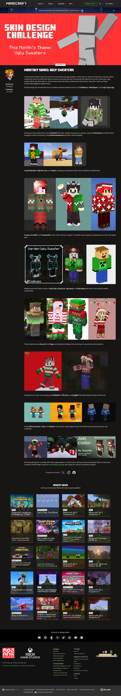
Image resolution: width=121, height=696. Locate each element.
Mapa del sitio (77, 666)
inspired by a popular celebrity (82, 133)
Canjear (76, 678)
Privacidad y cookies (29, 689)
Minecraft (55, 651)
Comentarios (77, 663)
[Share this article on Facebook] (74, 472)
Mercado (76, 651)
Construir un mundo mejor (60, 673)
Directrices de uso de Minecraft (10, 665)
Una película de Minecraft (60, 675)
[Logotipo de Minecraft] (16, 4)
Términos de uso (60, 689)
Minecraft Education (58, 660)
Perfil (75, 676)
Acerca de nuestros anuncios (86, 689)
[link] (39, 637)
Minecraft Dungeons (58, 656)
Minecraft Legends (58, 658)
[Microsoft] (105, 689)
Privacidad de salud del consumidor (45, 689)
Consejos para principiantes (81, 659)
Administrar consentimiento (27, 665)
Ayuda (75, 661)
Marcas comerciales (72, 689)
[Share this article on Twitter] (63, 472)
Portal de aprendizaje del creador (62, 666)
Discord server (59, 465)
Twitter (70, 465)
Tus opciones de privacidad (45, 692)
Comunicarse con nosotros (81, 670)
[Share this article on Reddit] (68, 472)
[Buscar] (101, 4)
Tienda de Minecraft (79, 653)
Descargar (76, 668)
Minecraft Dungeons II (59, 653)
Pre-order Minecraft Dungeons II (66, 10)
